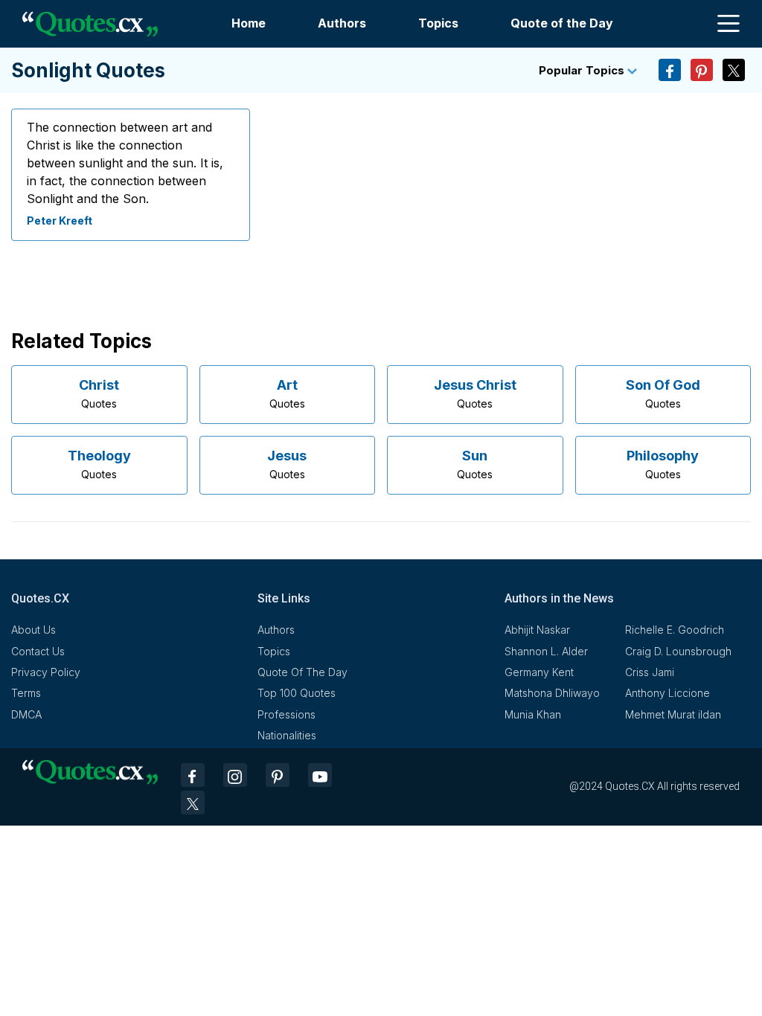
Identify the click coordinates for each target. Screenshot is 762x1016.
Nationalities (286, 735)
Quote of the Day (561, 23)
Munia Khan (533, 714)
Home (248, 23)
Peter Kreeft (59, 220)
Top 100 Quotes (296, 693)
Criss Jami (649, 672)
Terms (26, 693)
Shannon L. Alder (546, 651)
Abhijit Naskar (537, 629)
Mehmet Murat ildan (673, 714)
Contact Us (38, 651)
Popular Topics (583, 70)
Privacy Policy (45, 672)
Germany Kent (539, 672)
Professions (286, 714)
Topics (438, 23)
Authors (342, 23)
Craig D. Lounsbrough (678, 651)
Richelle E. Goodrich (674, 629)
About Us (33, 629)
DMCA (26, 714)
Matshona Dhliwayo (552, 693)
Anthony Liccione (667, 693)
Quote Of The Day (302, 672)
